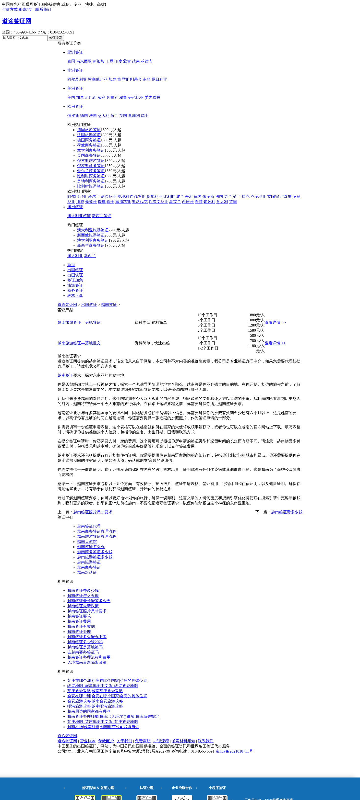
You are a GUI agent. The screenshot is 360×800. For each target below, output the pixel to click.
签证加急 (75, 280)
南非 (147, 79)
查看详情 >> (275, 322)
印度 (118, 61)
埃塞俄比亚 (98, 79)
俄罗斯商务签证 (91, 166)
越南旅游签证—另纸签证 (79, 322)
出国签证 (75, 270)
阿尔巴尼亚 (77, 196)
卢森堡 (286, 196)
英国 (123, 115)
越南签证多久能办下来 (87, 637)
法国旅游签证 (89, 135)
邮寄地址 (26, 9)
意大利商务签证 (91, 150)
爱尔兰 (94, 196)
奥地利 (134, 115)
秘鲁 (123, 97)
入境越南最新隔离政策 (87, 662)
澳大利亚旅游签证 (92, 230)
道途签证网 (16, 21)
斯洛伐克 (140, 202)
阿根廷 (112, 97)
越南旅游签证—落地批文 (79, 343)
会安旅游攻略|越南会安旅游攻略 (95, 701)
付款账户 (106, 741)
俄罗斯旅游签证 (91, 160)
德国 (84, 115)
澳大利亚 (75, 256)
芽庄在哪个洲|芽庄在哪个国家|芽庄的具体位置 (107, 680)
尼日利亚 (159, 79)
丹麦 (189, 196)
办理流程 (161, 741)
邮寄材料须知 (183, 741)
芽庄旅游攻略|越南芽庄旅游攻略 (95, 691)
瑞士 (145, 115)
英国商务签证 (89, 155)
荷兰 (114, 115)
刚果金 (136, 79)
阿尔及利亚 (77, 79)
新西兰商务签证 (91, 245)
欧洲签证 (75, 106)
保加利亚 (154, 196)
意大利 (103, 115)
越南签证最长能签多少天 (88, 601)
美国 (71, 97)
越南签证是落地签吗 (85, 647)
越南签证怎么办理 (83, 596)
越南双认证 (87, 572)
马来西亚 (84, 61)
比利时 (169, 196)
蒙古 (127, 61)
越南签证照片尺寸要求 (92, 512)
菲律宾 (147, 61)
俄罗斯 (73, 115)
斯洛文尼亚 (158, 202)
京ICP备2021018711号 (234, 751)
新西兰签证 (101, 216)
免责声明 (143, 741)
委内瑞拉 (152, 97)
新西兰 (90, 256)
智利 (102, 97)
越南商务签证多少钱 (94, 552)
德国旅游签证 (89, 130)
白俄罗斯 (138, 196)
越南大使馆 (87, 542)
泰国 (71, 61)
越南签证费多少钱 (286, 512)
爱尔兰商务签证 (91, 171)
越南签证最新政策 (83, 606)
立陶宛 (273, 196)
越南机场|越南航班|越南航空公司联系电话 (103, 727)
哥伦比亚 (136, 97)
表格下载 (75, 295)
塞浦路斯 (123, 202)
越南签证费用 (79, 621)
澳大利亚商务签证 (92, 240)
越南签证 (109, 305)
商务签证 (75, 290)
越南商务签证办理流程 (96, 531)
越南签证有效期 (81, 626)
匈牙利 (209, 202)
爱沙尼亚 (108, 196)
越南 (136, 61)
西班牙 (188, 202)
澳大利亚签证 (79, 216)
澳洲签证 (75, 207)
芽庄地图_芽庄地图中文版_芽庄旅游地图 (102, 722)
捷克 (246, 196)
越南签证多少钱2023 (85, 642)
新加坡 (99, 61)
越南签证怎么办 (91, 547)
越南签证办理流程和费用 (88, 657)
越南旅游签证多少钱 (94, 557)
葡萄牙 (91, 202)
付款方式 (10, 9)
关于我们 (124, 741)
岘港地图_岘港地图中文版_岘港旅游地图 (102, 686)
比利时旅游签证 (91, 186)
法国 (93, 115)
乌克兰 (175, 202)
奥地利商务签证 (91, 181)
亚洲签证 (75, 52)
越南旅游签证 (89, 562)
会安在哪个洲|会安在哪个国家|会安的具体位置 (107, 696)
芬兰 (228, 196)
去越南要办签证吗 (83, 652)
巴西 (93, 97)
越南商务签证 (89, 567)
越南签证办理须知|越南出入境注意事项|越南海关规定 (113, 716)
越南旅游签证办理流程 (96, 536)
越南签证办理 (79, 632)
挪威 (80, 202)
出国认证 (75, 275)
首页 (71, 265)
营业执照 (88, 741)
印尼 (109, 61)
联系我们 (43, 9)
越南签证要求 (79, 616)
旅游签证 (75, 285)
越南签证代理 (89, 526)
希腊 (199, 202)
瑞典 (102, 202)
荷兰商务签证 (89, 145)
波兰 (180, 196)
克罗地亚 (258, 196)
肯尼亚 (123, 79)
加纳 (112, 79)
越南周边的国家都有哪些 (88, 711)
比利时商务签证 (91, 176)
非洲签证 (75, 70)
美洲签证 (75, 88)
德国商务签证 (89, 140)
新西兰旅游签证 (91, 235)
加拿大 (82, 97)
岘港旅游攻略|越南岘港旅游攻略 (95, 706)
